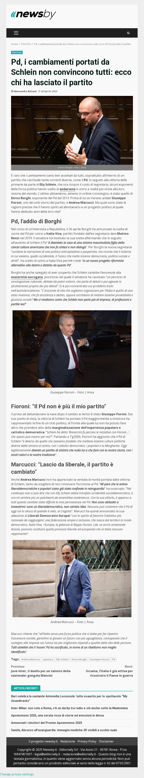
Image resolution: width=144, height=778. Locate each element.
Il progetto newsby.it (43, 741)
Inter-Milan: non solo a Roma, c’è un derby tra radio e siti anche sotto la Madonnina (69, 708)
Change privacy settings (17, 774)
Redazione (67, 741)
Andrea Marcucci (30, 659)
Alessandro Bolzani (25, 91)
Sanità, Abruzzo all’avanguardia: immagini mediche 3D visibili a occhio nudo (64, 730)
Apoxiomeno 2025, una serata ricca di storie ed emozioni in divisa (57, 715)
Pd (113, 659)
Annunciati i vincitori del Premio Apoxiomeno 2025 (46, 723)
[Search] (128, 33)
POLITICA (17, 52)
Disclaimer (106, 741)
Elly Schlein (62, 659)
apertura (48, 659)
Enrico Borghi (79, 659)
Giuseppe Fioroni (99, 659)
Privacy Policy (87, 741)
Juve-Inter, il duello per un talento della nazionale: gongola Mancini (40, 671)
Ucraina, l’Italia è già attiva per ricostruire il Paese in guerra (109, 671)
